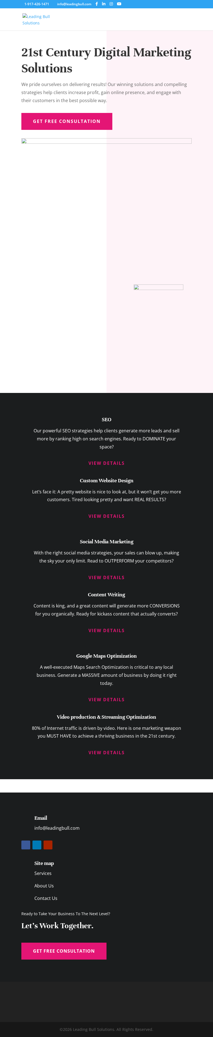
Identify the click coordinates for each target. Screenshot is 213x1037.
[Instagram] (111, 4)
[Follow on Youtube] (48, 845)
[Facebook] (96, 4)
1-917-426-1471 (37, 4)
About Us (44, 886)
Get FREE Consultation (67, 121)
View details (106, 463)
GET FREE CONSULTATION (64, 951)
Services (43, 873)
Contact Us (45, 898)
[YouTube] (119, 4)
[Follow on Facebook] (25, 845)
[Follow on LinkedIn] (36, 845)
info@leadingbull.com (57, 828)
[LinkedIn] (103, 4)
